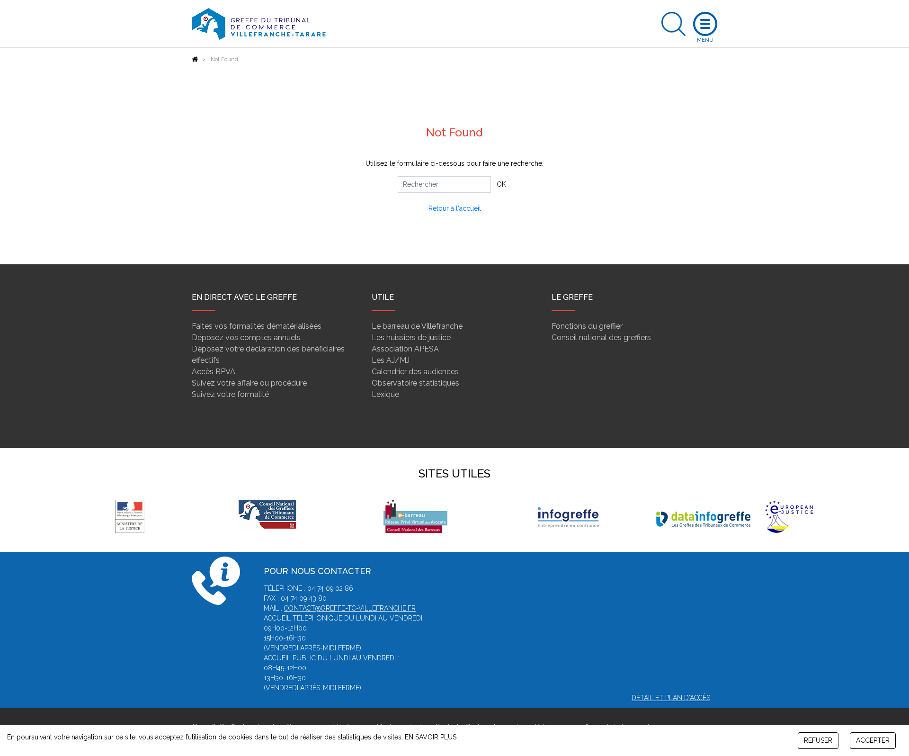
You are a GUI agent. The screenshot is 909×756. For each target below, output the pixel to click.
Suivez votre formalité (230, 394)
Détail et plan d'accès (671, 698)
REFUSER (818, 740)
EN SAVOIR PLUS (430, 737)
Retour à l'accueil (454, 208)
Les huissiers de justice (411, 337)
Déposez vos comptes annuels (246, 337)
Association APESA (405, 348)
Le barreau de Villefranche (417, 326)
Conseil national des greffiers (601, 337)
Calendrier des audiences (415, 371)
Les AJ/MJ (391, 360)
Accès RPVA (213, 371)
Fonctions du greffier (587, 326)
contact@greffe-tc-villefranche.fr (350, 608)
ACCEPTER (873, 740)
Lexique (385, 394)
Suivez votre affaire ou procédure (249, 382)
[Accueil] (195, 59)
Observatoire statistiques (415, 382)
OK (501, 184)
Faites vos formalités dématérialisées (256, 326)
